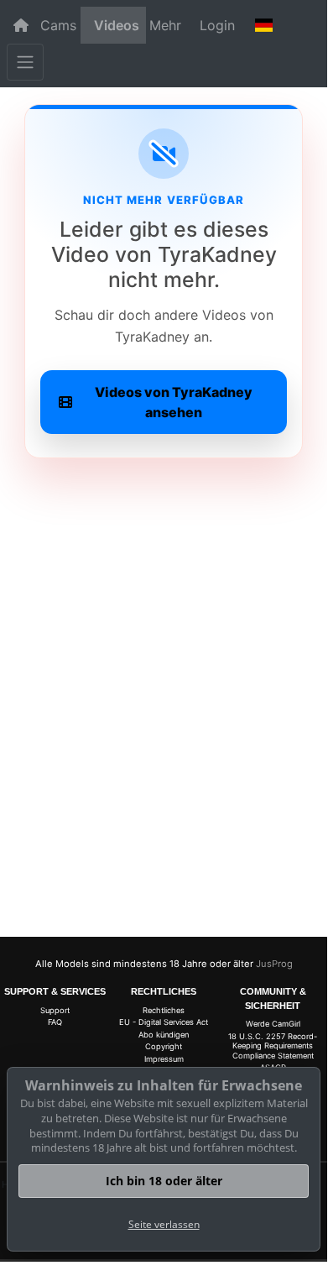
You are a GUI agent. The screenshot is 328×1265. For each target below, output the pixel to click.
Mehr (165, 25)
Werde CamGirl (273, 1023)
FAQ (55, 1022)
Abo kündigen (163, 1034)
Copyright (163, 1046)
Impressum (164, 1059)
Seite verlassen (164, 1224)
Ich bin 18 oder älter (164, 1181)
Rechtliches (164, 1010)
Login (217, 25)
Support (55, 1010)
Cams (58, 25)
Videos (116, 25)
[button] (263, 25)
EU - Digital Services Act (163, 1022)
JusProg (274, 964)
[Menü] (25, 62)
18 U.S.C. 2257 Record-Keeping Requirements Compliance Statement (272, 1046)
